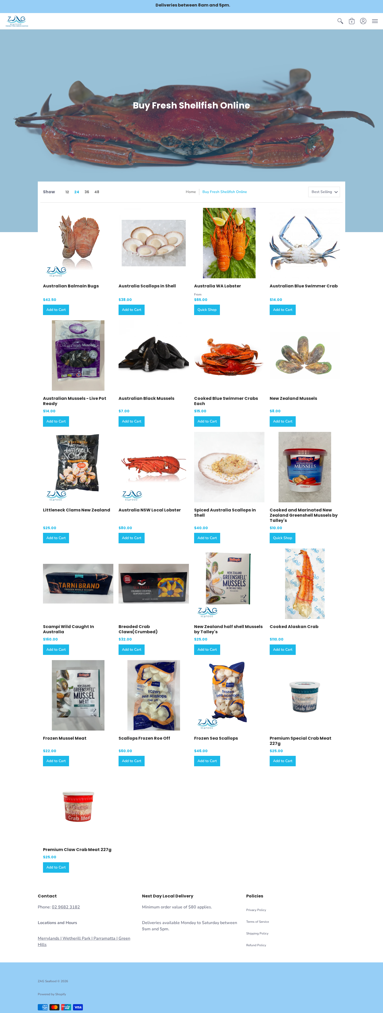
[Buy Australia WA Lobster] (229, 243)
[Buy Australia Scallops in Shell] (154, 243)
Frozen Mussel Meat (65, 738)
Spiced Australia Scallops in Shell (225, 512)
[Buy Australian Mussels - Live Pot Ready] (78, 355)
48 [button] (96, 192)
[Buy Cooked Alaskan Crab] (305, 583)
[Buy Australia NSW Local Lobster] (154, 467)
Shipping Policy (257, 933)
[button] (340, 21)
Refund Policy (256, 945)
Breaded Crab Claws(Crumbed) (138, 629)
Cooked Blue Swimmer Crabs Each (226, 401)
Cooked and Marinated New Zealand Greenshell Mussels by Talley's (304, 515)
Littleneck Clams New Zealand (76, 510)
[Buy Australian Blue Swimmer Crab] (305, 243)
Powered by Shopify (52, 994)
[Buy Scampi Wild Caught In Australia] (78, 583)
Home (191, 191)
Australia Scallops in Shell (147, 286)
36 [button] (86, 192)
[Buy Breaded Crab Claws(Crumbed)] (154, 583)
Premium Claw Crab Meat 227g (77, 850)
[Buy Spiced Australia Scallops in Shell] (229, 467)
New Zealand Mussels (293, 398)
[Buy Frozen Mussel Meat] (78, 695)
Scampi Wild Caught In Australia (68, 629)
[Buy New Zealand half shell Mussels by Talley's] (229, 583)
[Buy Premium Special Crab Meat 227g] (305, 695)
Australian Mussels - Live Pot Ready (74, 401)
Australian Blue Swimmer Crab (304, 286)
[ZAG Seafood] (17, 21)
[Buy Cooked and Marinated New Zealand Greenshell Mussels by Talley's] (305, 467)
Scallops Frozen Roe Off (144, 738)
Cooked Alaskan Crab (294, 627)
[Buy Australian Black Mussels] (154, 355)
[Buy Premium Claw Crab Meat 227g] (78, 806)
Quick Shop (207, 309)
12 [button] (67, 192)
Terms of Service (257, 922)
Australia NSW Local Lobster (150, 510)
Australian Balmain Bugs (71, 286)
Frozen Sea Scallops (216, 738)
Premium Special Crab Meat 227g (300, 740)
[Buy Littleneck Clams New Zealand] (78, 467)
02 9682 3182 (66, 907)
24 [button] (76, 192)
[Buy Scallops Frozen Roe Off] (154, 695)
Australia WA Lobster (217, 286)
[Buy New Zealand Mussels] (305, 355)
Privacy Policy (256, 910)
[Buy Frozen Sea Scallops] (229, 695)
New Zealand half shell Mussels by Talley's (228, 629)
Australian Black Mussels (146, 398)
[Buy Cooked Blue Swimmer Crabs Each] (229, 355)
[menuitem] (340, 21)
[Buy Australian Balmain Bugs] (78, 243)
